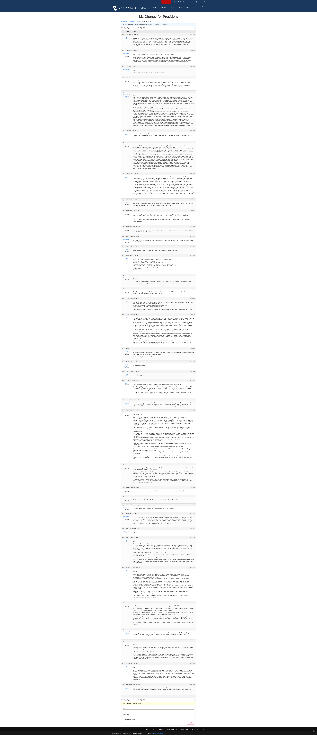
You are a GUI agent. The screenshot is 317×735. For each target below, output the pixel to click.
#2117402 (192, 663)
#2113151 (192, 200)
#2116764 (192, 629)
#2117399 (192, 641)
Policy (202, 729)
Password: (126, 714)
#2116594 (192, 513)
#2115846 (192, 255)
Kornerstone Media (158, 733)
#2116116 (193, 314)
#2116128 (192, 348)
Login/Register (184, 729)
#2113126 (192, 173)
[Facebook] (196, 2)
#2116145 (192, 380)
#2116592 (192, 528)
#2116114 (192, 298)
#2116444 (192, 464)
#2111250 (192, 66)
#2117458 (192, 684)
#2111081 (192, 50)
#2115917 (192, 275)
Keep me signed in (130, 719)
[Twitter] (202, 2)
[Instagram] (199, 2)
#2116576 (192, 505)
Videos (172, 7)
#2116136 (192, 371)
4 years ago (151, 24)
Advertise (161, 729)
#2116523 (192, 487)
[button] (202, 6)
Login (190, 2)
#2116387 (192, 410)
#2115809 (192, 246)
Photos (180, 7)
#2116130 (192, 361)
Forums (126, 21)
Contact (187, 7)
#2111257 (192, 77)
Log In (190, 723)
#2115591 (192, 210)
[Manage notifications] (313, 731)
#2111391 (192, 92)
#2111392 (192, 130)
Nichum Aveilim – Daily (180, 2)
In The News (195, 729)
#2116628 (192, 537)
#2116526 (192, 496)
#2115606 (192, 226)
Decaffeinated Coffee (134, 21)
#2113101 (192, 142)
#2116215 (192, 399)
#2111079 (192, 34)
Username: (126, 708)
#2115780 (192, 236)
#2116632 (192, 567)
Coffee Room (163, 7)
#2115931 (192, 288)
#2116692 (192, 602)
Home (155, 7)
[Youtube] (204, 2)
